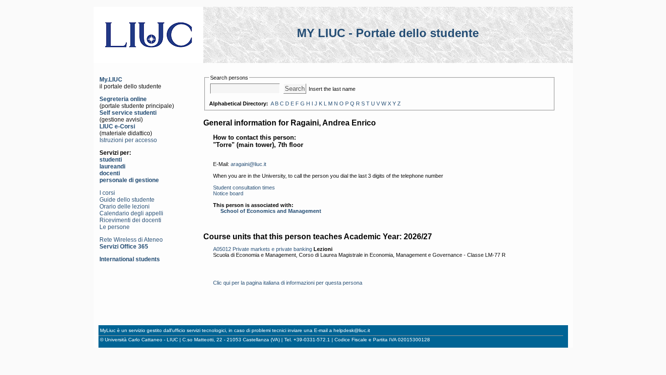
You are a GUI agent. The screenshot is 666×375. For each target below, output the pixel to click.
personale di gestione (129, 180)
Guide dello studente (127, 199)
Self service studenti (128, 112)
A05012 (222, 249)
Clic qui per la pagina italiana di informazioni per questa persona (287, 283)
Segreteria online (123, 99)
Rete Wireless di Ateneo (131, 239)
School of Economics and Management (270, 211)
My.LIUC (110, 79)
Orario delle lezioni (124, 206)
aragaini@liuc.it (248, 164)
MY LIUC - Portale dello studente (388, 33)
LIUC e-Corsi (117, 126)
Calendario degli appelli (131, 213)
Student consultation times (244, 187)
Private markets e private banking (272, 249)
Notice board (228, 193)
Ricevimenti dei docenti (130, 220)
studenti (110, 159)
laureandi (112, 166)
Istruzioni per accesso (128, 140)
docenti (109, 173)
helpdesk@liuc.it (351, 330)
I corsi (107, 192)
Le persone (114, 227)
